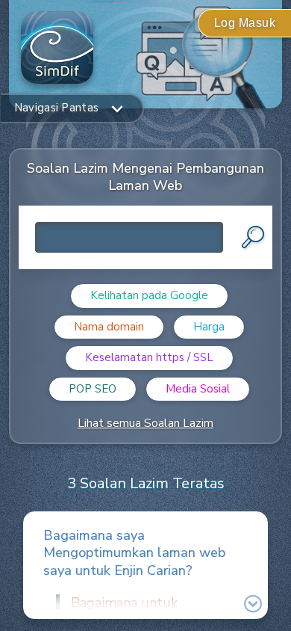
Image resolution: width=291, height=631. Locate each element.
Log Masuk (245, 22)
